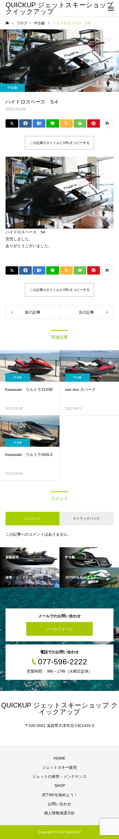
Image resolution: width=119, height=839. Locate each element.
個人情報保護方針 (59, 813)
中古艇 (12, 88)
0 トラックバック (87, 518)
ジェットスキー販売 (59, 767)
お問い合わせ (59, 804)
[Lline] (52, 123)
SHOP (59, 785)
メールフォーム (59, 629)
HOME (59, 758)
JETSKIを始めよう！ (60, 794)
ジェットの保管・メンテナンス (59, 776)
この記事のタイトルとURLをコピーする (60, 143)
